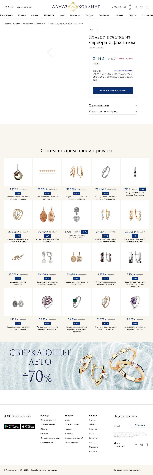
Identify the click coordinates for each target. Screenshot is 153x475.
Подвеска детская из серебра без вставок (135, 194)
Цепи (62, 15)
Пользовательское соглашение (127, 470)
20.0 (95, 77)
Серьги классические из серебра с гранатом (105, 283)
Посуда (89, 15)
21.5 (115, 77)
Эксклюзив (147, 15)
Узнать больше (102, 447)
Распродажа (6, 15)
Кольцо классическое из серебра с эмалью (135, 328)
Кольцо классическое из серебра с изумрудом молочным (76, 329)
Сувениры (104, 15)
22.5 (129, 77)
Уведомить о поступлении (113, 90)
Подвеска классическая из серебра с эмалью (18, 198)
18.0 (109, 74)
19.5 (128, 74)
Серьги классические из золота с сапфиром (76, 198)
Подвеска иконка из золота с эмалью (47, 240)
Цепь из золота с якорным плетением (47, 198)
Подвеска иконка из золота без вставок (76, 283)
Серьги (34, 15)
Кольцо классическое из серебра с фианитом (47, 328)
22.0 (122, 77)
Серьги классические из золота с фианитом (135, 240)
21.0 (109, 77)
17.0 (97, 74)
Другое (132, 15)
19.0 (122, 74)
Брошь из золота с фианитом (18, 283)
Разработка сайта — (39, 470)
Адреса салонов (24, 7)
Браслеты (75, 15)
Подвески (49, 15)
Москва (11, 7)
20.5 (102, 77)
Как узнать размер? (123, 71)
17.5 (103, 74)
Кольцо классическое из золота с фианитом (18, 240)
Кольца (22, 15)
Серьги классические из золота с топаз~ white (105, 240)
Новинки (119, 15)
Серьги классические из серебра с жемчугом (47, 283)
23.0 (95, 80)
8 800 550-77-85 (119, 7)
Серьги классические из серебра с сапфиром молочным (135, 284)
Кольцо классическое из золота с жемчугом (105, 328)
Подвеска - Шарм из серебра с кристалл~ (76, 236)
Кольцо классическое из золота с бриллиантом (105, 198)
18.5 (115, 74)
